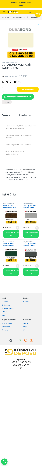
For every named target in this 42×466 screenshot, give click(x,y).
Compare (5, 330)
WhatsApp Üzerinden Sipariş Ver (19, 97)
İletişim (4, 315)
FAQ (24, 330)
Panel (25, 180)
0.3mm (7, 175)
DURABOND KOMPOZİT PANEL (16, 177)
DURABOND (35, 17)
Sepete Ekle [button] (16, 228)
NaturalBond (10, 203)
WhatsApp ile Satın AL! (12, 233)
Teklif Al (4, 312)
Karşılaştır (24, 76)
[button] (38, 25)
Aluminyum (15, 175)
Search (30, 12)
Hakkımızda (6, 305)
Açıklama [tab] (6, 115)
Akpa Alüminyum (19, 17)
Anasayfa (5, 302)
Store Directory (7, 323)
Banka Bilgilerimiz (8, 308)
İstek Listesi (6, 326)
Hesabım (26, 302)
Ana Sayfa (5, 17)
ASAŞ (4, 203)
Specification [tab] (25, 115)
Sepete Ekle (29, 89)
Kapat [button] (21, 5)
